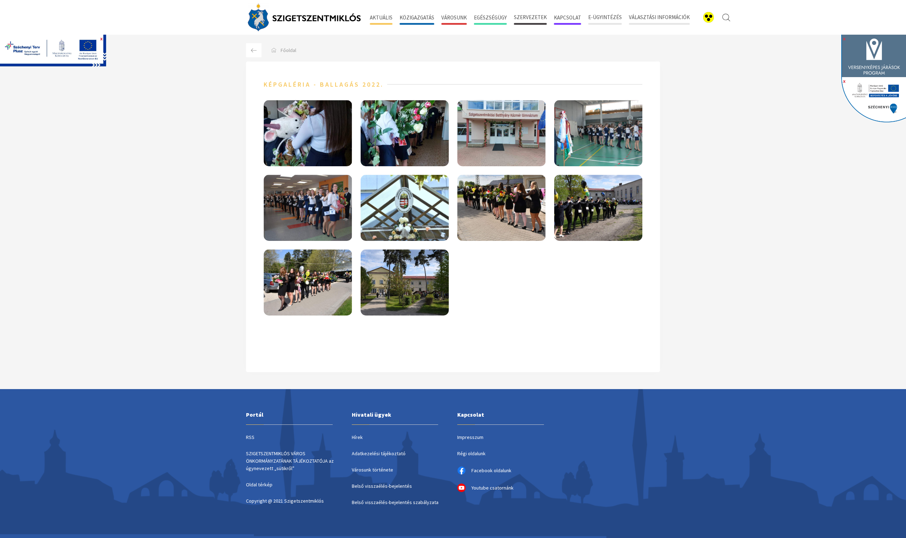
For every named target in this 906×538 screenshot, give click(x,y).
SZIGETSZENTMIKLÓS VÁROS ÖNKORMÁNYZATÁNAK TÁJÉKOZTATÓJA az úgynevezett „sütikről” (290, 461)
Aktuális (381, 17)
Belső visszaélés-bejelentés (382, 486)
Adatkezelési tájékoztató (379, 453)
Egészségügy (490, 17)
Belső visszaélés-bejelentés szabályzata (395, 502)
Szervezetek (530, 17)
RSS (250, 437)
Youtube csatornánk (492, 488)
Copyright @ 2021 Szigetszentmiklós (285, 501)
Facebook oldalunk (491, 470)
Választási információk (659, 17)
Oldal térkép (259, 484)
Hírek (357, 437)
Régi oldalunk (471, 453)
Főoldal (288, 50)
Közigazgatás (417, 17)
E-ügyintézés (605, 17)
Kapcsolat (567, 17)
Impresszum (470, 437)
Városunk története (372, 470)
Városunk (454, 17)
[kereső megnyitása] (726, 17)
